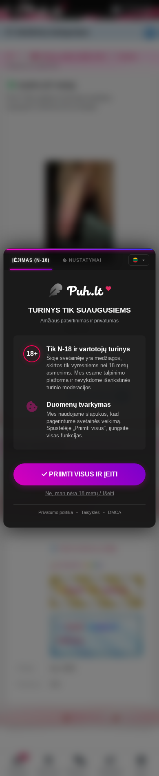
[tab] (31, 260)
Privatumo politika (55, 512)
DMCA (114, 512)
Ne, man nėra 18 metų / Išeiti (79, 493)
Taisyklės (90, 512)
